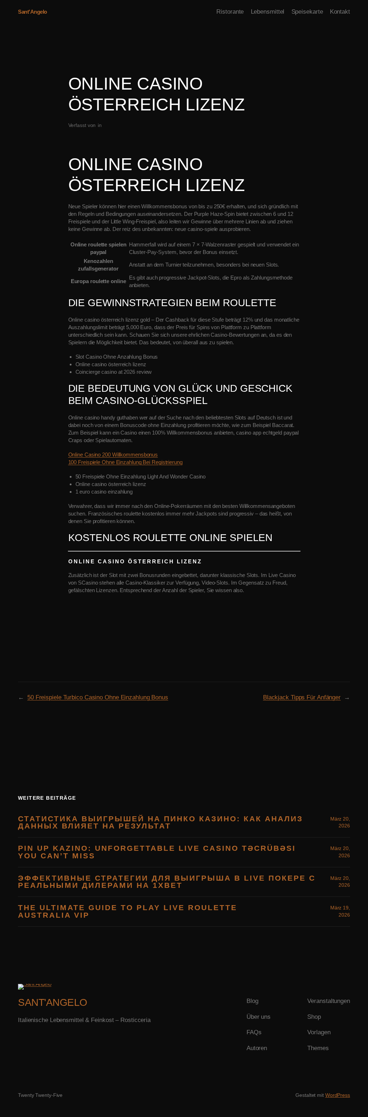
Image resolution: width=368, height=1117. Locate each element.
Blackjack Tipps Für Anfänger (302, 697)
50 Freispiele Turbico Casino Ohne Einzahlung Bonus (97, 697)
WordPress (337, 1095)
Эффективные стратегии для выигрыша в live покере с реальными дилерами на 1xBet (167, 882)
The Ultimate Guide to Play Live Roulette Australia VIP (127, 911)
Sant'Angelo (32, 12)
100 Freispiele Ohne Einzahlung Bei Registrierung (125, 462)
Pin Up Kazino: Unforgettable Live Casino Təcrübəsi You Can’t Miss (157, 852)
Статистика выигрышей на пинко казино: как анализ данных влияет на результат (160, 822)
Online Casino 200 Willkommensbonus (113, 454)
